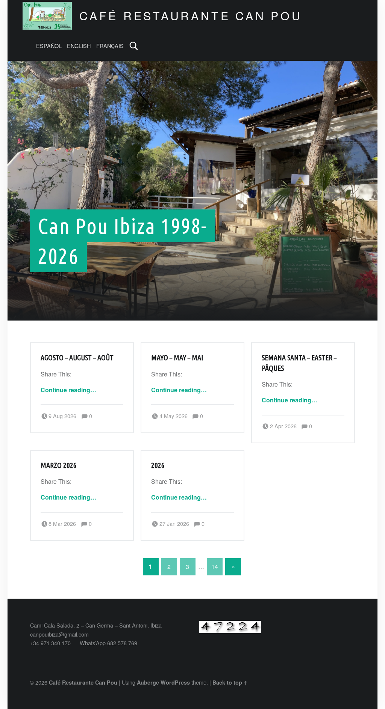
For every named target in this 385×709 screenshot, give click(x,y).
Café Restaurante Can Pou (83, 682)
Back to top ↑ (230, 682)
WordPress (175, 682)
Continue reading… (68, 389)
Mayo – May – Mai (177, 358)
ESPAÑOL (49, 46)
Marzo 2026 (59, 465)
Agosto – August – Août (77, 358)
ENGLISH (79, 46)
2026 (158, 465)
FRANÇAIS (110, 46)
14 (214, 566)
